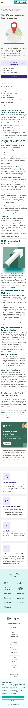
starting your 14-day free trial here (10, 414)
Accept (13, 697)
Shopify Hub (14, 676)
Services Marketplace (5, 9)
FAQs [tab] (8, 468)
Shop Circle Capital (14, 655)
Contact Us (14, 634)
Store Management (14, 649)
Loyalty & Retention (14, 647)
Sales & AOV (14, 642)
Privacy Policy (12, 693)
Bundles (14, 661)
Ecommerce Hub (14, 674)
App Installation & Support (17, 9)
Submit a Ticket (14, 636)
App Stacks (14, 659)
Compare (14, 672)
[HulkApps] (20, 2)
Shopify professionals (17, 457)
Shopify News (14, 670)
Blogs (14, 667)
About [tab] (3, 468)
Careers (14, 632)
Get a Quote (14, 76)
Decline (13, 701)
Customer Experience (14, 644)
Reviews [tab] (14, 468)
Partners (14, 657)
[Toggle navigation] (2, 2)
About (14, 630)
